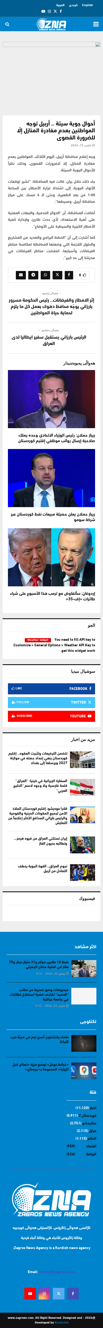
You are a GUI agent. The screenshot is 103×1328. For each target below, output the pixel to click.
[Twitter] (58, 1293)
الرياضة (91, 1154)
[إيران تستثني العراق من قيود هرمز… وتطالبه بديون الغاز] (82, 844)
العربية (60, 5)
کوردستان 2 (87, 1116)
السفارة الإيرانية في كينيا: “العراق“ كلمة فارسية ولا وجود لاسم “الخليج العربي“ (40, 786)
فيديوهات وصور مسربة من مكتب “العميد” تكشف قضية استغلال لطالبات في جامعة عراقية (39, 995)
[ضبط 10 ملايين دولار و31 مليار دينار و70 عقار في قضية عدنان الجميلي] (83, 968)
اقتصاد (91, 1146)
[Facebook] (73, 1293)
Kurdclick (61, 1322)
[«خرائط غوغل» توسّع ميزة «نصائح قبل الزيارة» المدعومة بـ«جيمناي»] (83, 1071)
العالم (92, 1139)
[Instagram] (44, 1293)
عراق (92, 1131)
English (87, 5)
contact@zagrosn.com (57, 1272)
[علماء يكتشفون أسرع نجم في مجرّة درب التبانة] (83, 1043)
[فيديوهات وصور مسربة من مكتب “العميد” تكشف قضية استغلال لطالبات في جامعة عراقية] (83, 996)
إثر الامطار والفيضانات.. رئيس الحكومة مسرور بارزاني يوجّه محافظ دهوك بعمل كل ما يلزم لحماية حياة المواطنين (51, 307)
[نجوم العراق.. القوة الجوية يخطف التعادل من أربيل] (82, 872)
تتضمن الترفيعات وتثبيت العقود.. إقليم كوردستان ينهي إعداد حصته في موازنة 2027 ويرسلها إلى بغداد (37, 758)
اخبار (93, 1108)
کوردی (73, 5)
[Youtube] (30, 1293)
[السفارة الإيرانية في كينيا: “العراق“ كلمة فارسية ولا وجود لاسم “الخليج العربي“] (82, 787)
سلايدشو (89, 1123)
